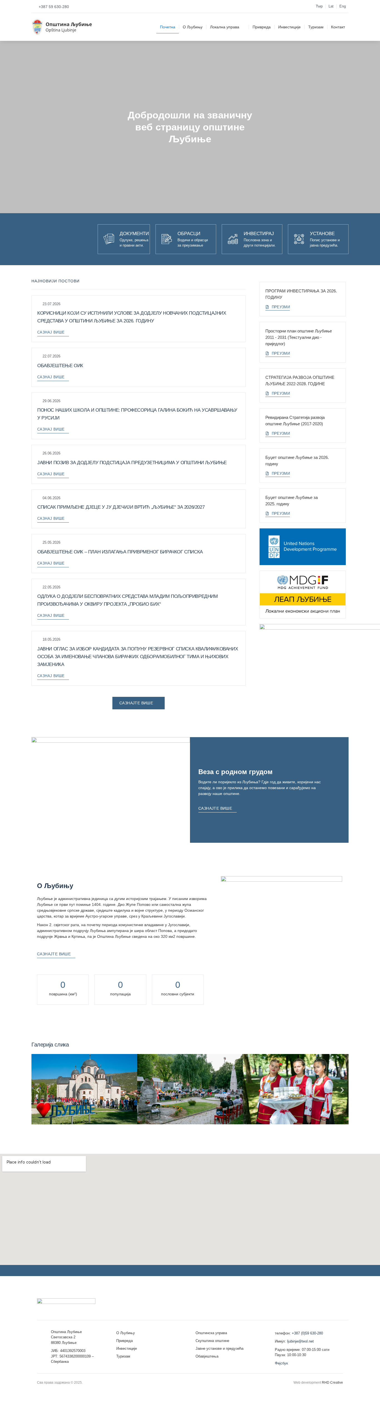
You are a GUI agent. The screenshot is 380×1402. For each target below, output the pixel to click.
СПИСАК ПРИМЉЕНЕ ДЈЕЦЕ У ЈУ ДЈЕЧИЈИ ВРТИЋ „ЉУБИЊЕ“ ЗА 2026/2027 (120, 507)
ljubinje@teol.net (300, 1341)
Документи (134, 233)
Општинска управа (211, 1333)
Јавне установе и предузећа (219, 1348)
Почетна (167, 27)
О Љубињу (193, 27)
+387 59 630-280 (54, 6)
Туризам (316, 27)
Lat (331, 6)
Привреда (262, 27)
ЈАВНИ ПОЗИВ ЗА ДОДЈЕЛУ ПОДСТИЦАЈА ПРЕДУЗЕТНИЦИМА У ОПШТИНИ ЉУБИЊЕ (132, 462)
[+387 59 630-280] (33, 6)
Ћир (319, 6)
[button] (37, 1090)
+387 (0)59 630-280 (307, 1333)
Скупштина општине (212, 1341)
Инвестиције (289, 27)
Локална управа (224, 27)
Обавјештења (207, 1356)
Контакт (338, 27)
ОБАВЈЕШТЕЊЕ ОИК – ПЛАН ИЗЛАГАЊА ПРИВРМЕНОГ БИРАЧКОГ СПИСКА (120, 552)
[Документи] (108, 239)
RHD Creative (332, 1382)
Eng (342, 6)
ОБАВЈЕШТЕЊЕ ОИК (60, 365)
